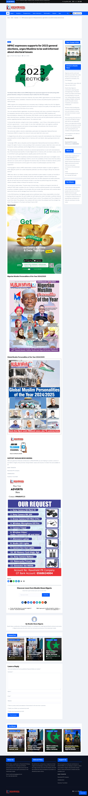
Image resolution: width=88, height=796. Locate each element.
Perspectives (26, 13)
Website (10, 700)
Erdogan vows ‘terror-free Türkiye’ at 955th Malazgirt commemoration (34, 653)
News (12, 13)
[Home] (8, 13)
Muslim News (12, 640)
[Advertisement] (44, 28)
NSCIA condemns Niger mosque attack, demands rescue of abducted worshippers (52, 654)
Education (68, 731)
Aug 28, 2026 (12, 658)
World (33, 640)
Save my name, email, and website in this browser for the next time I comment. (27, 705)
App (60, 13)
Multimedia (47, 13)
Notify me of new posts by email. (16, 711)
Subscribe (45, 594)
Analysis (18, 13)
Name (9, 691)
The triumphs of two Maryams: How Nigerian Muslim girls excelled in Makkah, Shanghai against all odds (71, 750)
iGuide (54, 13)
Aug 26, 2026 (30, 658)
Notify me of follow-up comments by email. (19, 708)
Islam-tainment (37, 13)
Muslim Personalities (70, 733)
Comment (10, 672)
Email (9, 696)
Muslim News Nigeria (16, 55)
